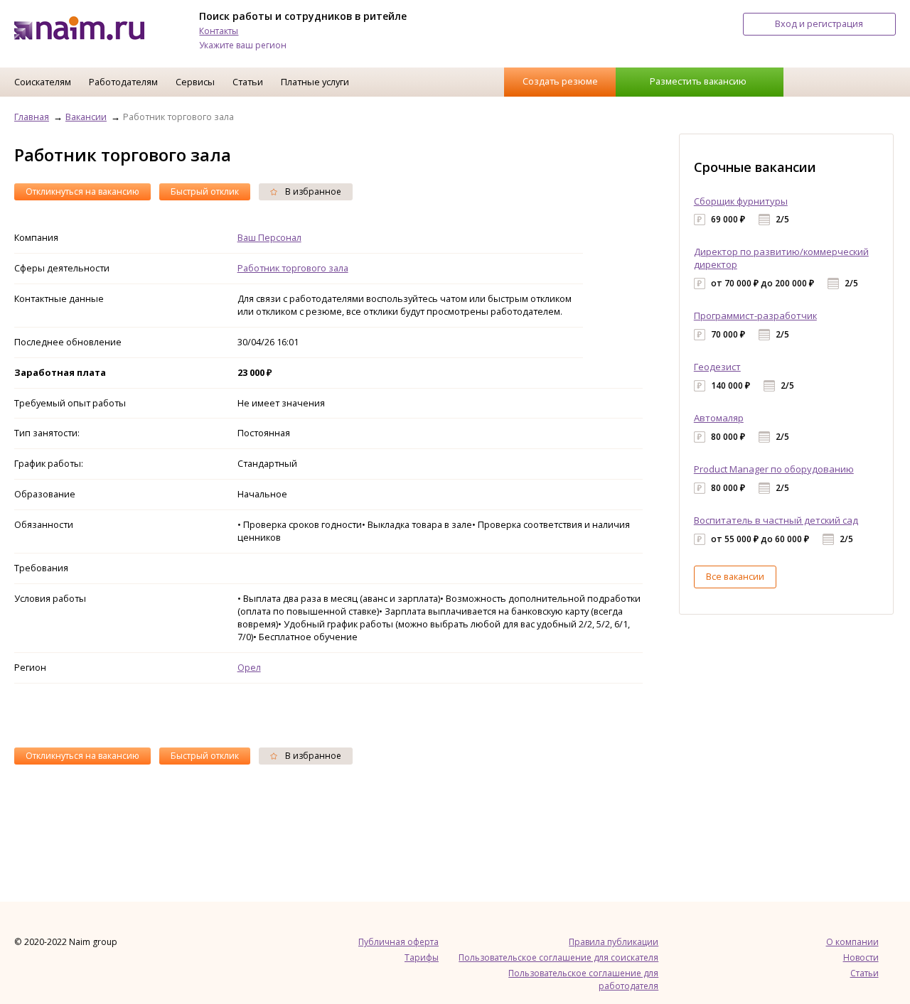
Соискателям (42, 81)
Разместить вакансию (698, 81)
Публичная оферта (398, 942)
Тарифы (422, 957)
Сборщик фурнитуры (741, 201)
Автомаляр (719, 417)
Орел (249, 667)
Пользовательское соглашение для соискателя (558, 957)
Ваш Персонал (269, 237)
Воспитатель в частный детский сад (776, 520)
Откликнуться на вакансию (82, 191)
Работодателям (123, 81)
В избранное (312, 191)
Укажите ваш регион (243, 45)
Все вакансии (735, 576)
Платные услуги (315, 81)
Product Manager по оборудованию (774, 469)
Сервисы (195, 81)
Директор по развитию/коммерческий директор (781, 258)
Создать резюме (560, 81)
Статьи (247, 81)
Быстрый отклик (205, 191)
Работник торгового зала (292, 267)
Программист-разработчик (755, 315)
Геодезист (717, 366)
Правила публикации (613, 942)
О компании (852, 942)
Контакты (218, 31)
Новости (861, 957)
